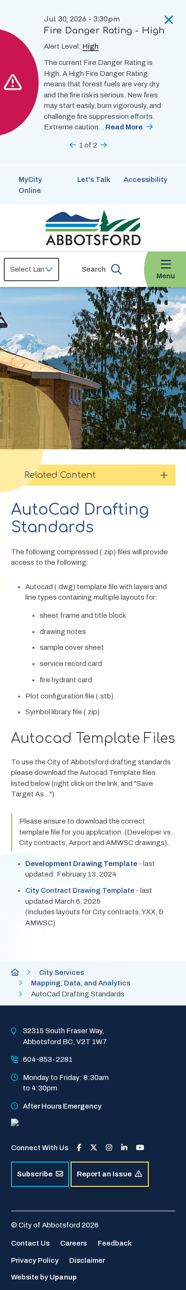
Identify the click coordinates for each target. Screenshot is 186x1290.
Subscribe (34, 1174)
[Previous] (73, 144)
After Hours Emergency (62, 1106)
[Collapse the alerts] (169, 19)
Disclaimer (87, 1260)
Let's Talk (93, 179)
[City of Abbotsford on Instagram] (109, 1148)
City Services (61, 972)
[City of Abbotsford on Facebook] (79, 1148)
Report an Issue (104, 1174)
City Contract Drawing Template (79, 890)
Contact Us (30, 1243)
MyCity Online (30, 185)
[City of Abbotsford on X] (93, 1148)
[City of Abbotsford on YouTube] (140, 1148)
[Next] (104, 144)
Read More (124, 127)
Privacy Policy (35, 1260)
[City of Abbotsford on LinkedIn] (124, 1148)
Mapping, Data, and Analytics (80, 983)
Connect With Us (39, 1148)
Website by (44, 1277)
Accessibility (145, 179)
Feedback (115, 1243)
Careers (73, 1243)
